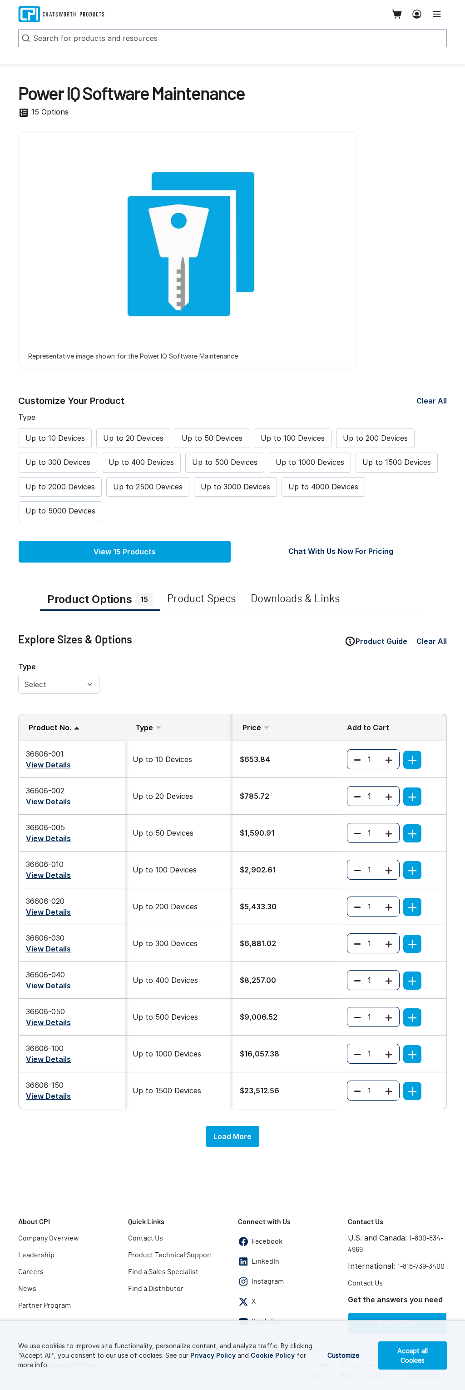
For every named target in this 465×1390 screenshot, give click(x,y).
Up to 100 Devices (293, 438)
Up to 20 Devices (133, 438)
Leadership (36, 1255)
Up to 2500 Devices (148, 486)
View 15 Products (125, 551)
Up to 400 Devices (141, 462)
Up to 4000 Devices (323, 486)
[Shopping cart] (397, 14)
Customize (343, 1355)
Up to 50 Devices (212, 438)
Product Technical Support (170, 1255)
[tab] (100, 600)
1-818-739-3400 (421, 1266)
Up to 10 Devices (55, 438)
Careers (31, 1271)
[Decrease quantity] (357, 759)
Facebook (267, 1241)
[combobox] (232, 38)
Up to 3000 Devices (235, 486)
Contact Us (145, 1238)
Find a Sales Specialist (163, 1271)
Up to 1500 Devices (396, 462)
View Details (48, 764)
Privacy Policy (213, 1355)
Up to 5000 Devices (60, 510)
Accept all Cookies (412, 1355)
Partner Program (44, 1305)
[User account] (417, 14)
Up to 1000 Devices (310, 462)
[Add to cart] (412, 760)
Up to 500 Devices (224, 462)
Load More (232, 1136)
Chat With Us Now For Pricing (340, 551)
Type (27, 666)
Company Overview (48, 1238)
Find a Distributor (155, 1288)
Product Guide (381, 641)
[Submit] (25, 38)
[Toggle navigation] (437, 14)
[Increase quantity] (389, 759)
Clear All (431, 401)
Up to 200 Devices (375, 438)
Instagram (268, 1281)
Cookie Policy (273, 1355)
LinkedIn (265, 1261)
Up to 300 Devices (57, 462)
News (27, 1288)
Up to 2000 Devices (60, 486)
